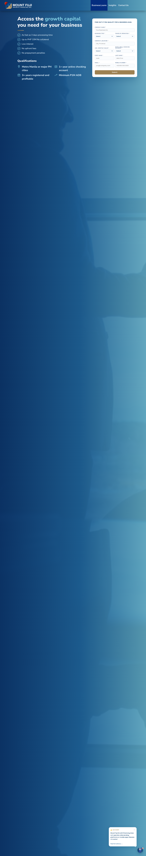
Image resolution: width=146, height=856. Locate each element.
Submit (114, 72)
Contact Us (123, 5)
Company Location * (101, 40)
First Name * (99, 55)
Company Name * (100, 27)
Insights (112, 5)
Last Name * (119, 55)
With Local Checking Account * (122, 48)
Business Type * (100, 33)
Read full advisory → (117, 844)
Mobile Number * (120, 62)
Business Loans (99, 5)
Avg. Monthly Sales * (102, 48)
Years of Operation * (122, 33)
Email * (97, 62)
